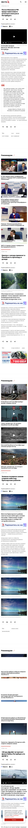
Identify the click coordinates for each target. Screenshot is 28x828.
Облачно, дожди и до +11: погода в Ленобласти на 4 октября (11, 467)
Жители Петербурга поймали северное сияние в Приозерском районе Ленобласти (13, 673)
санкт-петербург (5, 136)
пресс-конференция (15, 136)
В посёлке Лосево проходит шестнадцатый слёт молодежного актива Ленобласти (12, 696)
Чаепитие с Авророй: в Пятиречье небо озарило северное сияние (13, 743)
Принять (14, 819)
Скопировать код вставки (22, 45)
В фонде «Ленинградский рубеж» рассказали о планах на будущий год (12, 224)
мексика (17, 133)
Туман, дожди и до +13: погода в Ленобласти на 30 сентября (11, 424)
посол (12, 133)
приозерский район (6, 631)
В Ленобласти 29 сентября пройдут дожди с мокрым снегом (12, 402)
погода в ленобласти (15, 348)
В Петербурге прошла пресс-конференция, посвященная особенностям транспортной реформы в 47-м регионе (13, 202)
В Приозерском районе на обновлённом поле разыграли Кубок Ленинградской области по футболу (13, 719)
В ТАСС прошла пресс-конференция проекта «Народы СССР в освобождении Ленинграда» (13, 178)
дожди (23, 348)
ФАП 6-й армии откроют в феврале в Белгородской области (12, 246)
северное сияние (14, 628)
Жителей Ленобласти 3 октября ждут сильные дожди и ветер (13, 445)
